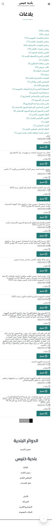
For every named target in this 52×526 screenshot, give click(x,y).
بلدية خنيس (26, 2)
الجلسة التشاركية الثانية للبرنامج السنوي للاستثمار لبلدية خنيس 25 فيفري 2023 (28, 224)
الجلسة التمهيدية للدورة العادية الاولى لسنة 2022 (31, 296)
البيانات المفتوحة (25, 512)
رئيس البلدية (25, 472)
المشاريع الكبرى (25, 506)
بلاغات (45, 142)
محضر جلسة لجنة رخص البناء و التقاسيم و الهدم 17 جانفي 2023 (27, 170)
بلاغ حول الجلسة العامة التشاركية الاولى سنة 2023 (30, 188)
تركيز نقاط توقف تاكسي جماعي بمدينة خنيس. (32, 260)
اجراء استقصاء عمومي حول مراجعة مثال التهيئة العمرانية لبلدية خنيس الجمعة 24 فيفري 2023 (27, 205)
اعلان (48, 136)
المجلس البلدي (25, 477)
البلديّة (25, 467)
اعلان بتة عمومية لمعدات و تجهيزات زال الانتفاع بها (30, 153)
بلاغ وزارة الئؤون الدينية (41, 362)
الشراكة (25, 501)
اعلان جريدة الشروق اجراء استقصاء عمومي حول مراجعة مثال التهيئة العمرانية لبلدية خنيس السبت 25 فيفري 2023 (27, 242)
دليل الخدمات (25, 483)
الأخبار (25, 496)
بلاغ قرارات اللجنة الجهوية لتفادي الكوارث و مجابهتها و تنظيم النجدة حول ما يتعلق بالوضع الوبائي (26, 379)
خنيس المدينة (25, 449)
